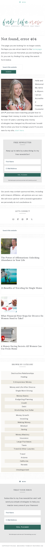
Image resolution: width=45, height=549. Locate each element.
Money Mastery (22, 435)
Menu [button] (24, 2)
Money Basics (23, 396)
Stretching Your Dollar (24, 410)
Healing (24, 377)
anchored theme (23, 545)
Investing (24, 419)
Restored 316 (38, 545)
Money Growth (22, 415)
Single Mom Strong (24, 391)
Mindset (24, 426)
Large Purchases (24, 442)
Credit (24, 403)
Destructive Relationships (22, 373)
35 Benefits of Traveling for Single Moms (21, 288)
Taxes (24, 445)
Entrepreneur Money (22, 382)
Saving (24, 429)
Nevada (24, 465)
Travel (22, 454)
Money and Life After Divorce (22, 387)
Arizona (24, 457)
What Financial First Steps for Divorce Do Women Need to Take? (22, 317)
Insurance (24, 438)
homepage (37, 49)
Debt (24, 406)
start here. (19, 130)
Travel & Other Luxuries (24, 449)
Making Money (24, 422)
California (24, 461)
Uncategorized (22, 470)
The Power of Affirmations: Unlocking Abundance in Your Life (20, 258)
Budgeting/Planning (24, 399)
